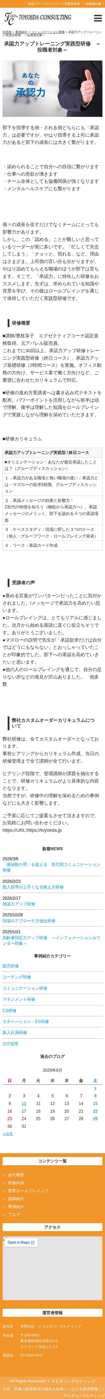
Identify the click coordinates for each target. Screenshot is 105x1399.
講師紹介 (16, 1199)
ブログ (14, 1214)
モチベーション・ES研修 (26, 1021)
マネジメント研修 (19, 999)
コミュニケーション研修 (25, 988)
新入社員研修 (15, 1032)
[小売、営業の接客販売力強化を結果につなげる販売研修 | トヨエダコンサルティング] (38, 17)
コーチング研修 (17, 977)
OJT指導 (10, 1044)
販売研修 (11, 966)
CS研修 (10, 1010)
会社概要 (16, 1175)
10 (24, 1103)
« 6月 (8, 1134)
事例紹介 (16, 1206)
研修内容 (16, 1183)
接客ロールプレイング (28, 1191)
